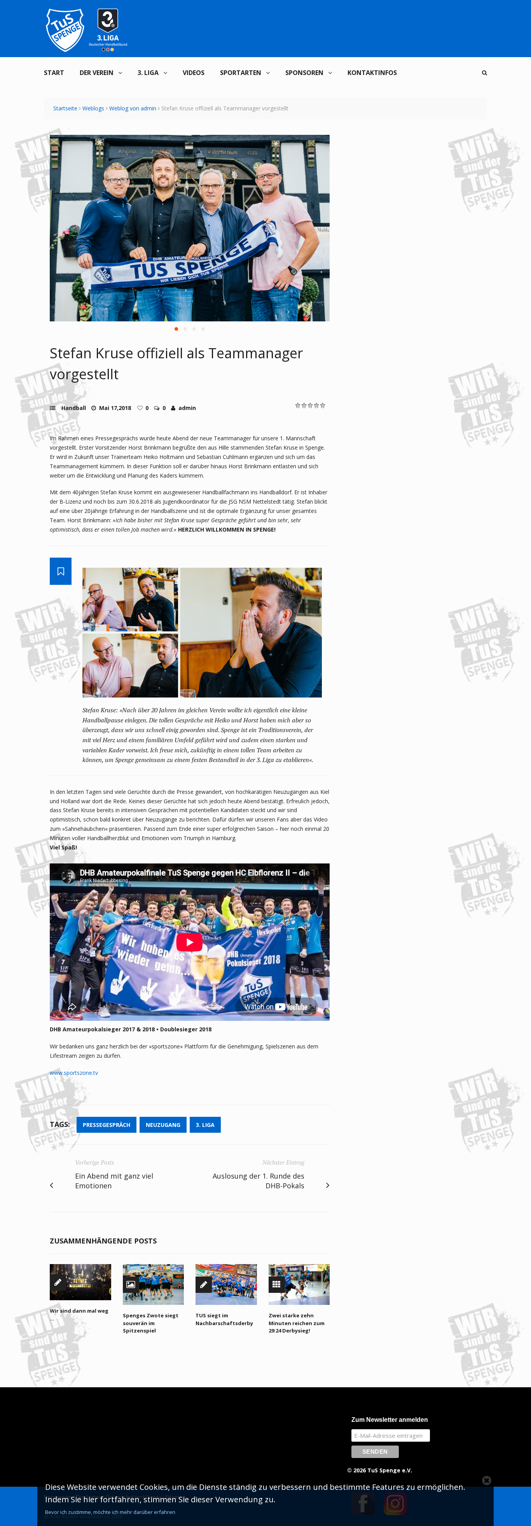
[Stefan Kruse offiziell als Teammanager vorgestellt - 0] (190, 228)
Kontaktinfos (372, 72)
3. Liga (148, 72)
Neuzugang (163, 1124)
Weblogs (93, 108)
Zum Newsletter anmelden (389, 1419)
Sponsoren (304, 72)
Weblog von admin (132, 108)
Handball (73, 408)
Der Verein (97, 72)
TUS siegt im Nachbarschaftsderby (224, 1319)
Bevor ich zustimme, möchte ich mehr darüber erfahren (110, 1512)
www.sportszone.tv (74, 1072)
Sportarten (240, 72)
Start (54, 72)
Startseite (65, 108)
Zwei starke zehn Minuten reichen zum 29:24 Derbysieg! (297, 1323)
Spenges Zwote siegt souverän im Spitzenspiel (150, 1323)
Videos (193, 72)
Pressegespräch (106, 1124)
